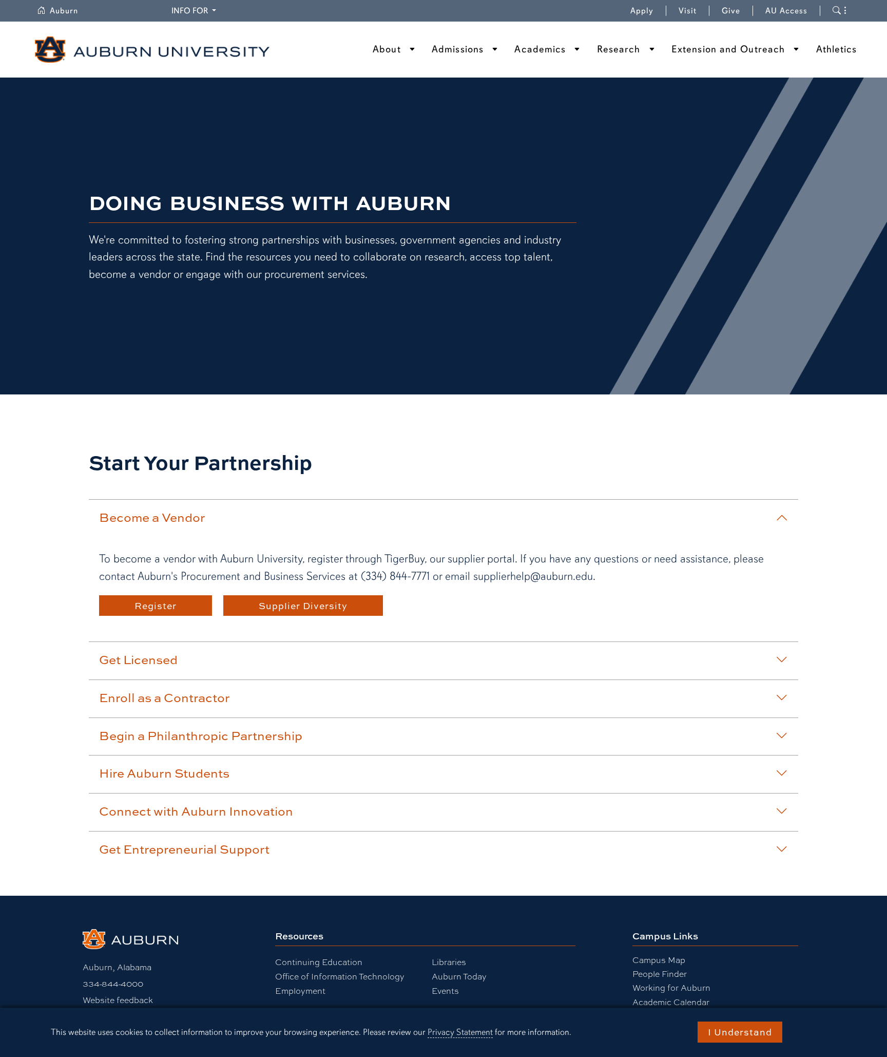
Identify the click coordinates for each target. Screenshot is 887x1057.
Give (737, 11)
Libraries (449, 962)
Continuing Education (318, 962)
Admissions (458, 49)
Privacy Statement (460, 1032)
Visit (688, 11)
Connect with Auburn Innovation (196, 811)
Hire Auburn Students (164, 773)
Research (619, 49)
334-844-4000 (113, 983)
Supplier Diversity (303, 605)
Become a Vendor (152, 517)
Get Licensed (138, 659)
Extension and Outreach (728, 49)
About (387, 49)
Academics (540, 49)
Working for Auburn (671, 988)
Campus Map (658, 960)
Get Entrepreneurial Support (184, 849)
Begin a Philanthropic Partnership (200, 735)
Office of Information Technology (339, 976)
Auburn (70, 11)
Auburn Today (459, 976)
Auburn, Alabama (117, 967)
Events (445, 991)
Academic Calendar (670, 1002)
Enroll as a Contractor (164, 697)
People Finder (659, 974)
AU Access (786, 11)
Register (155, 605)
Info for (195, 10)
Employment (300, 991)
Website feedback (118, 1000)
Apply (641, 11)
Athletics (836, 49)
